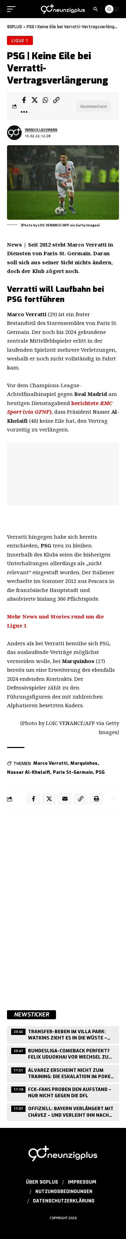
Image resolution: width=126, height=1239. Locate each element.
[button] (13, 9)
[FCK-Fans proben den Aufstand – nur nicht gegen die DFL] (63, 1092)
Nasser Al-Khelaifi (28, 772)
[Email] (65, 799)
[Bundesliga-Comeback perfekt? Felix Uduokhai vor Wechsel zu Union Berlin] (63, 1053)
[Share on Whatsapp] (45, 100)
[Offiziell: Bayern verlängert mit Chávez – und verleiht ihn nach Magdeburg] (63, 1111)
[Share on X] (35, 100)
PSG (100, 772)
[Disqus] (63, 906)
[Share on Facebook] (24, 100)
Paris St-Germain (73, 772)
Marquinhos (84, 763)
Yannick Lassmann (41, 129)
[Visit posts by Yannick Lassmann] (14, 132)
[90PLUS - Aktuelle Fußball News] (63, 9)
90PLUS (14, 27)
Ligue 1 (20, 40)
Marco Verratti (50, 763)
